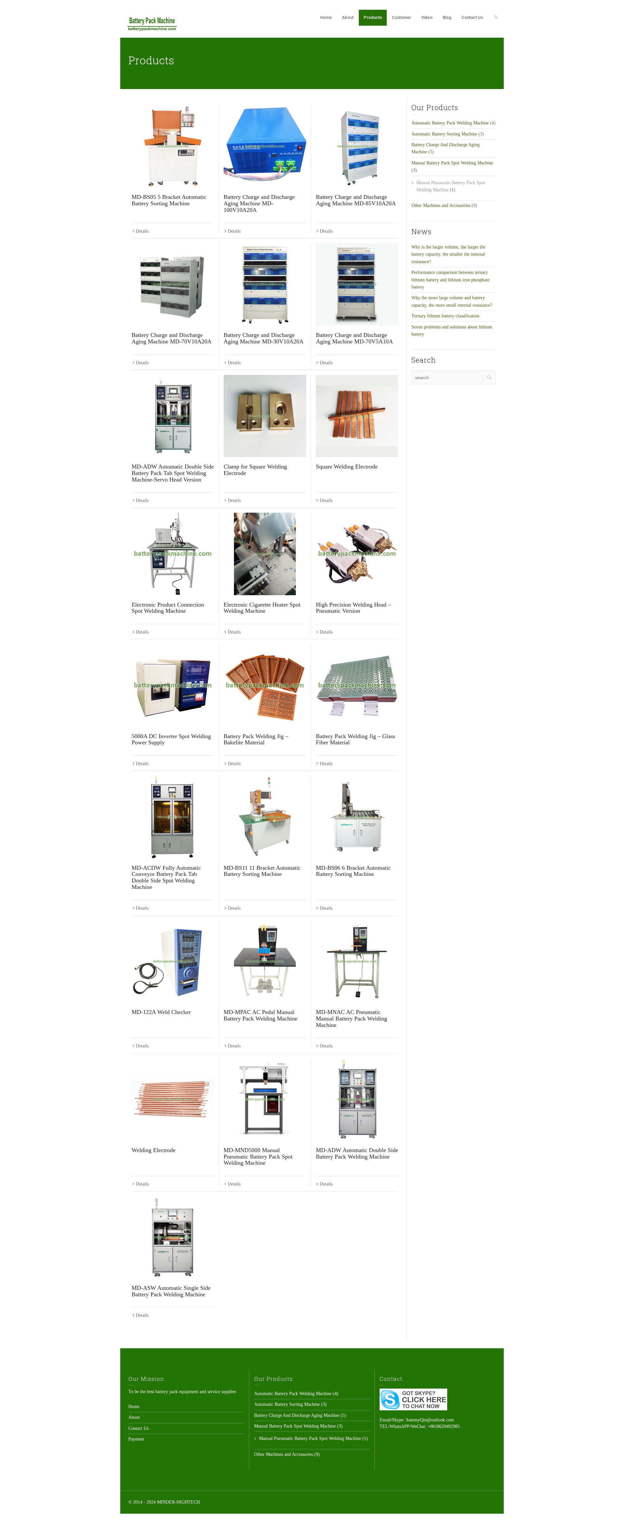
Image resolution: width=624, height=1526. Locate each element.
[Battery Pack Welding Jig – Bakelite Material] (265, 685)
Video (427, 17)
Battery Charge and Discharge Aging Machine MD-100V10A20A (259, 203)
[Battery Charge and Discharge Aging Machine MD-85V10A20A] (357, 146)
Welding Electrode (154, 1150)
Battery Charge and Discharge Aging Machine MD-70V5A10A (354, 338)
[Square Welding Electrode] (357, 416)
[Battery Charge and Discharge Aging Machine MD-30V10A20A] (265, 284)
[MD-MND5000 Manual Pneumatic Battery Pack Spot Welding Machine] (265, 1099)
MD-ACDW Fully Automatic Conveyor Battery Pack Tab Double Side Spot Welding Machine (166, 877)
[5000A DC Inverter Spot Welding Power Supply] (173, 685)
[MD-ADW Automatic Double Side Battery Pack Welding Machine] (357, 1099)
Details (142, 231)
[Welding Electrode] (173, 1099)
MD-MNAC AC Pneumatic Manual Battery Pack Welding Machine (351, 1018)
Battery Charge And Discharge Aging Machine (296, 1415)
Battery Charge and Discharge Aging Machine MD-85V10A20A (356, 200)
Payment (136, 1439)
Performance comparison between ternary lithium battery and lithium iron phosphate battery (450, 279)
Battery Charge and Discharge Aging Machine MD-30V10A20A (264, 338)
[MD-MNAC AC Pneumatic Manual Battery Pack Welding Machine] (357, 961)
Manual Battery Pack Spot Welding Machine (452, 162)
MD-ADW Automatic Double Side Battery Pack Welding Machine (357, 1153)
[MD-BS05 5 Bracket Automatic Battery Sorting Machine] (173, 146)
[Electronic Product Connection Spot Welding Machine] (173, 554)
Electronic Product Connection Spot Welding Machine (168, 607)
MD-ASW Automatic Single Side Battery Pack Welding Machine (171, 1291)
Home (326, 17)
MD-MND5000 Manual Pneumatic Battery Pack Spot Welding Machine (258, 1156)
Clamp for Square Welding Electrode (255, 469)
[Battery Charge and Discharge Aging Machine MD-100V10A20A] (265, 146)
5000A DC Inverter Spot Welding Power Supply (171, 739)
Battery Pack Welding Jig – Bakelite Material (256, 739)
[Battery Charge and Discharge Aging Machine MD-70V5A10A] (357, 284)
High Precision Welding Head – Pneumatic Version (353, 607)
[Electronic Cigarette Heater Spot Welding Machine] (265, 554)
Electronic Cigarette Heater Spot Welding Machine (262, 607)
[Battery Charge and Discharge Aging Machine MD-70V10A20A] (173, 284)
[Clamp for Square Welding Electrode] (265, 416)
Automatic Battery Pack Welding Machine (450, 123)
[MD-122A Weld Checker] (173, 961)
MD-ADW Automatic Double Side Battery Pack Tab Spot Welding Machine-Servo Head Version (173, 473)
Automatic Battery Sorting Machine (444, 134)
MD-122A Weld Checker (161, 1012)
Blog (447, 17)
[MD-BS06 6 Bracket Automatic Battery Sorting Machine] (357, 817)
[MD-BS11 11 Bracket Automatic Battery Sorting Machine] (265, 817)
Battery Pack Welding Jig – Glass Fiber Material (355, 739)
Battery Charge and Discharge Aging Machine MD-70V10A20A (172, 338)
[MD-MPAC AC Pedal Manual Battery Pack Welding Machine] (265, 961)
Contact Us (472, 17)
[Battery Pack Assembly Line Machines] (152, 23)
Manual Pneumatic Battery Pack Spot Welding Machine (310, 1438)
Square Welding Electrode (347, 466)
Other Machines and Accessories (440, 205)
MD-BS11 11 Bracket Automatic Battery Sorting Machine (262, 871)
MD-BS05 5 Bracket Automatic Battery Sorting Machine (169, 200)
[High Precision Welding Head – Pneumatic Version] (357, 554)
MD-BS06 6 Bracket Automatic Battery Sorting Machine (353, 871)
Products (373, 17)
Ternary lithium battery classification (445, 316)
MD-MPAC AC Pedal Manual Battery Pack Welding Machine (260, 1015)
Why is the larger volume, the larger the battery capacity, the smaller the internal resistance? (448, 254)
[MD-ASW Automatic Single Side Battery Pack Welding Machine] (173, 1237)
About (348, 17)
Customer (401, 17)
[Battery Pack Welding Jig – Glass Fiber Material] (357, 685)
